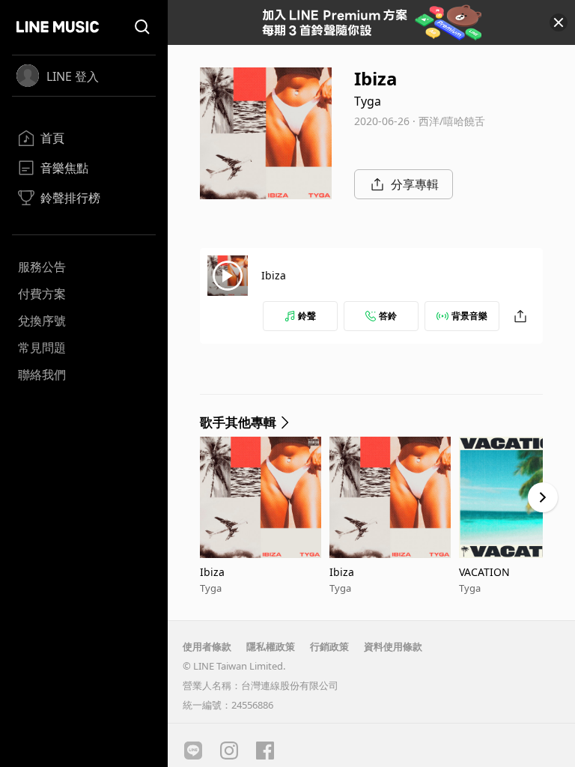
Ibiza (273, 275)
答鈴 (388, 315)
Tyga (367, 101)
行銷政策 (329, 646)
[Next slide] (543, 497)
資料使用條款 (393, 646)
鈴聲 (307, 315)
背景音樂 (469, 315)
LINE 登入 (72, 76)
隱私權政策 (270, 646)
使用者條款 (207, 646)
